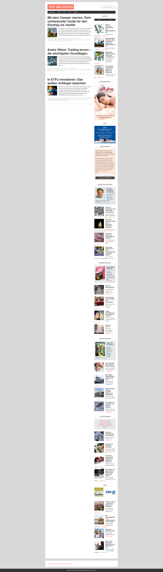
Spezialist (89, 69)
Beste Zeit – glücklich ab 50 (110, 530)
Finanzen (75, 98)
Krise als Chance (108, 325)
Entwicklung (68, 99)
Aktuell (54, 38)
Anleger (62, 99)
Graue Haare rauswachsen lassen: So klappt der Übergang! (109, 69)
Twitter (110, 19)
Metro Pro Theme (77, 570)
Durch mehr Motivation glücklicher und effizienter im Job (110, 544)
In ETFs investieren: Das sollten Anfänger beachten (66, 81)
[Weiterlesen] (105, 202)
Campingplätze (82, 39)
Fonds (68, 69)
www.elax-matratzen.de (105, 422)
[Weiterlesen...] (105, 35)
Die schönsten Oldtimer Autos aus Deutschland (110, 299)
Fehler (49, 41)
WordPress (91, 570)
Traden (49, 70)
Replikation (57, 100)
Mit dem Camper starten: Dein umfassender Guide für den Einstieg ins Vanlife (69, 21)
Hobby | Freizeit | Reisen (69, 38)
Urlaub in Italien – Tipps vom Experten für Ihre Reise (110, 504)
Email (96, 172)
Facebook (99, 19)
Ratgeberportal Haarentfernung (105, 424)
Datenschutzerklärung (104, 171)
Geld (78, 98)
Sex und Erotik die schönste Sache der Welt (110, 364)
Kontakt (64, 563)
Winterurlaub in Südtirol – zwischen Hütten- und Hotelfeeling (110, 392)
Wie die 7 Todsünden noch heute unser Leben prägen (110, 209)
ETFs (72, 99)
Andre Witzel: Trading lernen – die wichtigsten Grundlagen (69, 51)
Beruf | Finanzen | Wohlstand (66, 98)
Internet (78, 69)
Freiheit (52, 41)
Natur (56, 41)
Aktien (54, 98)
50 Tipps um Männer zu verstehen (109, 445)
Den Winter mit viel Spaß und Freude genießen (110, 404)
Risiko (62, 100)
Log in (95, 570)
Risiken (85, 69)
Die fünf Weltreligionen (109, 286)
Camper (59, 39)
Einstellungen (69, 563)
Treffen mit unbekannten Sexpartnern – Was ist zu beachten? (109, 459)
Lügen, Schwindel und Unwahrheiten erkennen (109, 313)
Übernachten (68, 41)
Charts (65, 69)
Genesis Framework (85, 570)
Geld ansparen (82, 98)
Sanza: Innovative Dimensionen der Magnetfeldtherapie (110, 28)
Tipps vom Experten (61, 7)
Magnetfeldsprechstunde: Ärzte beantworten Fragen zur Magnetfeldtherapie (110, 42)
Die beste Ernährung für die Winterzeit (109, 433)
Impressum (49, 563)
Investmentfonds (51, 100)
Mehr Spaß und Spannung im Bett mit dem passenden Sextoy (110, 472)
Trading (57, 70)
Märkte (82, 69)
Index (80, 99)
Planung (59, 41)
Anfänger (55, 39)
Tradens (53, 70)
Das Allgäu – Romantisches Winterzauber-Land (109, 377)
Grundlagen (73, 69)
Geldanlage (75, 99)
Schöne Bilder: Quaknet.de (105, 420)
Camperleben (64, 39)
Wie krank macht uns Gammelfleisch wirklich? (110, 235)
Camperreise (70, 39)
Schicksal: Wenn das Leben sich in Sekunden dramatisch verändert (110, 223)
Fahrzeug (88, 39)
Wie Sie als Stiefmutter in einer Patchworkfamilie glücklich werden (110, 251)
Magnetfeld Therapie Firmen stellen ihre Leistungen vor (110, 54)
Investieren (84, 99)
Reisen (78, 38)
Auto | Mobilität (60, 38)
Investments (89, 98)
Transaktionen (62, 70)
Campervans (76, 39)
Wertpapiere (66, 100)
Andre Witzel (56, 69)
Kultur (75, 38)
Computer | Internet (61, 68)
